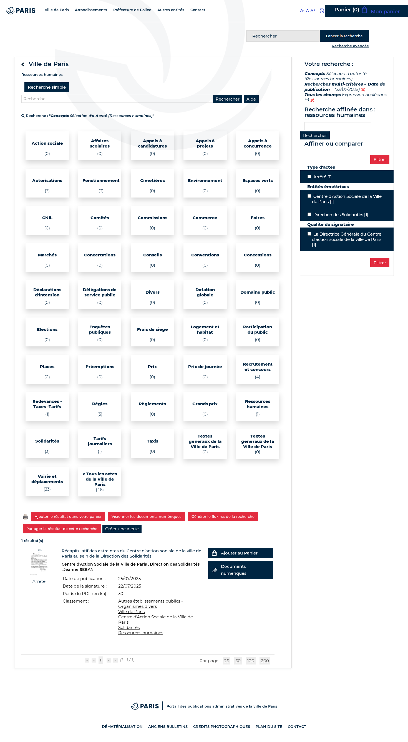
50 (238, 660)
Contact (297, 726)
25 (226, 660)
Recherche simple (47, 87)
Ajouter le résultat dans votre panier (68, 516)
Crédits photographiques (221, 726)
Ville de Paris (131, 611)
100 (250, 660)
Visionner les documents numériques (147, 516)
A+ (313, 10)
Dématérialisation (122, 726)
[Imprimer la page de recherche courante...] (25, 516)
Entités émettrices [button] (328, 186)
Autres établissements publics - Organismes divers (150, 603)
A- (302, 10)
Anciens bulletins (168, 726)
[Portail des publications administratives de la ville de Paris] (149, 706)
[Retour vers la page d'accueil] (21, 10)
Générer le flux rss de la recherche (223, 516)
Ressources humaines (140, 632)
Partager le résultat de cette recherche (61, 528)
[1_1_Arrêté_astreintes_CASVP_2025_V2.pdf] (39, 561)
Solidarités (129, 627)
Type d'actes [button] (321, 167)
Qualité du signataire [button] (330, 224)
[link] (122, 529)
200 (265, 660)
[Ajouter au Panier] (214, 553)
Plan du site (269, 726)
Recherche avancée (350, 46)
